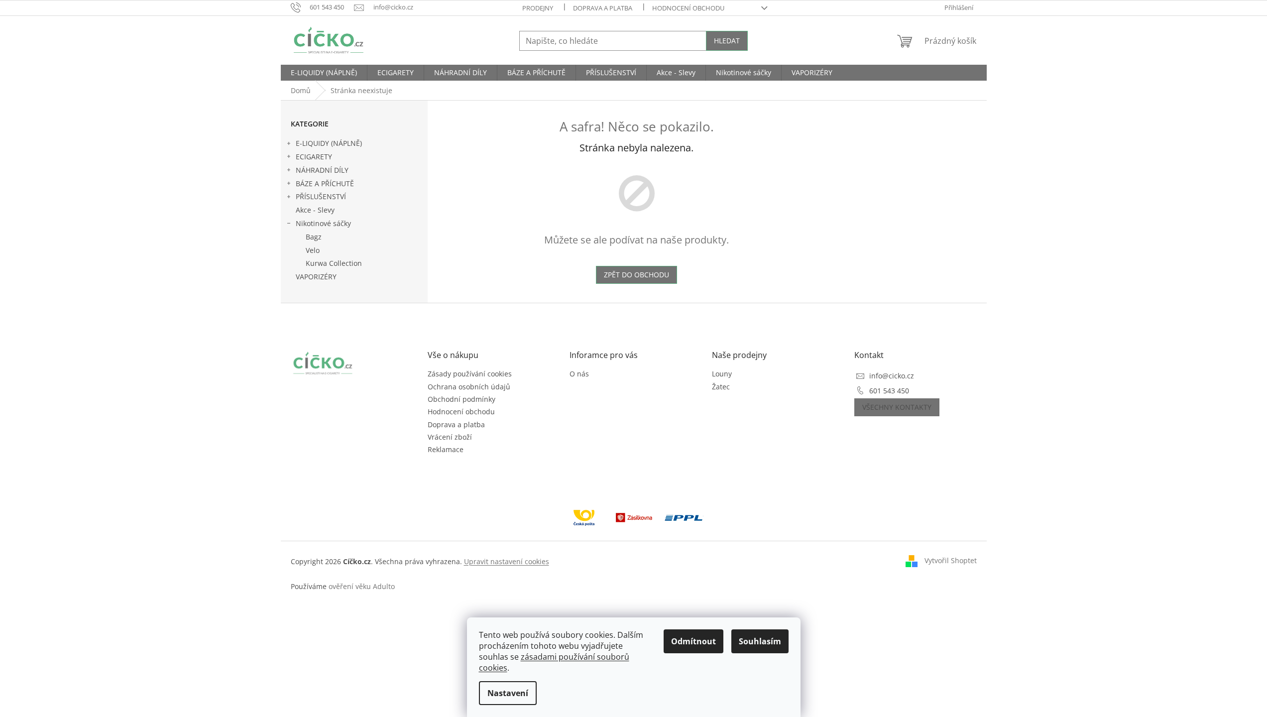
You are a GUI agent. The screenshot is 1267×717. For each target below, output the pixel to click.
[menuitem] (324, 73)
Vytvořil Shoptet (950, 560)
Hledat (727, 40)
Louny (722, 373)
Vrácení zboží (450, 437)
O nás (579, 373)
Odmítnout (693, 641)
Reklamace (445, 449)
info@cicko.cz (891, 375)
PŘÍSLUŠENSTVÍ (321, 196)
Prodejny (537, 7)
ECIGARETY (314, 156)
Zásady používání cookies (470, 373)
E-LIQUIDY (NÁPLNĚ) (329, 143)
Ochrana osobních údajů (469, 386)
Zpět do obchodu (636, 274)
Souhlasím (760, 641)
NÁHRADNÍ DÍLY (322, 170)
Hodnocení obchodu (688, 7)
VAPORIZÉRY (316, 276)
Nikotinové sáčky (323, 223)
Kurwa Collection (334, 263)
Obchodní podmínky (461, 399)
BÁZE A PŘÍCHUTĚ (325, 183)
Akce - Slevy (315, 210)
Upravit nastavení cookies (506, 561)
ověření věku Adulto (362, 586)
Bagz (314, 236)
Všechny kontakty (896, 407)
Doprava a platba (602, 7)
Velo (313, 250)
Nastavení (507, 693)
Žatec (721, 386)
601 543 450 (889, 390)
